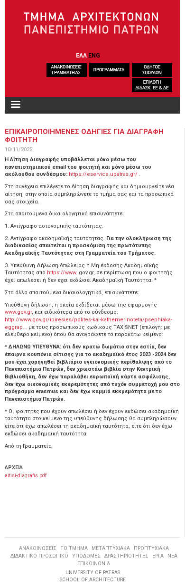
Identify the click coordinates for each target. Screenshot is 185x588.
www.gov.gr (18, 312)
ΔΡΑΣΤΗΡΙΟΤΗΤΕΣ (126, 556)
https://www (61, 273)
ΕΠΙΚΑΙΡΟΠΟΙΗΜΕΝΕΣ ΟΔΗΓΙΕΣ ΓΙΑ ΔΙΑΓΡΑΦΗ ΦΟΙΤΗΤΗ (84, 135)
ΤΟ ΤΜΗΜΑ (74, 548)
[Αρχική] (93, 23)
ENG (94, 55)
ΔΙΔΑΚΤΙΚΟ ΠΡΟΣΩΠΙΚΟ (39, 556)
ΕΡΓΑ (158, 556)
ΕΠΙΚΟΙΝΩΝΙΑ (93, 563)
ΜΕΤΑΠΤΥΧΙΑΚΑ (111, 548)
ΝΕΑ (172, 556)
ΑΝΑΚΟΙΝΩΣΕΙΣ (37, 548)
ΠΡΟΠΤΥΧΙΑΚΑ (151, 548)
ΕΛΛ (81, 55)
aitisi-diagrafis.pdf (25, 475)
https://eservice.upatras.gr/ (103, 174)
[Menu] (15, 105)
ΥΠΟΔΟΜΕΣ (86, 556)
